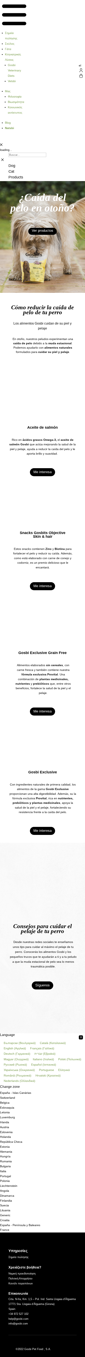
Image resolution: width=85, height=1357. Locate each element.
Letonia (5, 1112)
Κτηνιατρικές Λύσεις (13, 57)
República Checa (11, 1141)
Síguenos (42, 985)
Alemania (6, 1151)
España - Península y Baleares (20, 1225)
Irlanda (4, 1122)
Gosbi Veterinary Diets (14, 70)
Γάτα (8, 49)
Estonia (5, 1146)
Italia (3, 1171)
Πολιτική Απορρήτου (20, 1278)
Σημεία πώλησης (11, 35)
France (4, 1229)
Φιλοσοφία (14, 96)
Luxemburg (7, 1117)
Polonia (5, 1180)
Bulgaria (5, 1166)
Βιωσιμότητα (16, 102)
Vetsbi (12, 81)
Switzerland (7, 1097)
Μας (8, 91)
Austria (4, 1127)
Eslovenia (6, 1132)
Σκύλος (9, 43)
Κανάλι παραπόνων (20, 1283)
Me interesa (42, 472)
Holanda (5, 1136)
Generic (5, 1215)
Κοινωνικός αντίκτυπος (15, 110)
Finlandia (6, 1200)
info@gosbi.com (18, 1323)
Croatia (4, 1220)
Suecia (4, 1205)
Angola (4, 1190)
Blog (8, 122)
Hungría (5, 1156)
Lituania (5, 1210)
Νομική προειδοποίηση (21, 1273)
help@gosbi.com (18, 1318)
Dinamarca (7, 1195)
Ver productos (42, 231)
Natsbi (9, 128)
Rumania (6, 1161)
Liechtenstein (8, 1185)
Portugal (5, 1176)
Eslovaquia (7, 1107)
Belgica (4, 1102)
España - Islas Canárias (15, 1092)
